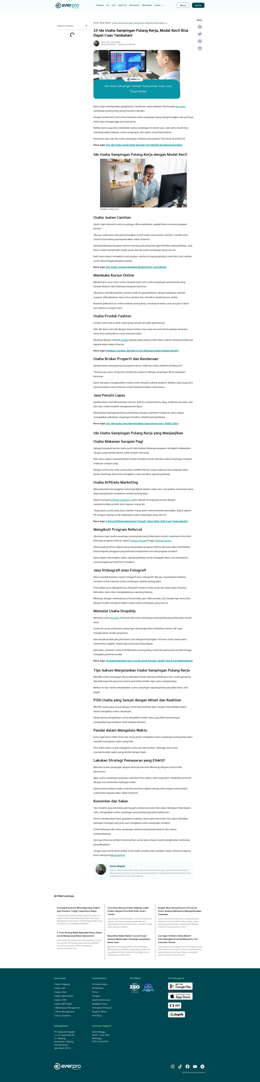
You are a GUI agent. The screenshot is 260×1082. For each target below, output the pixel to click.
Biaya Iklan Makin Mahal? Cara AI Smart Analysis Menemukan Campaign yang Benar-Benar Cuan (129, 939)
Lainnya (157, 5)
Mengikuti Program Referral (70, 70)
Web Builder (147, 5)
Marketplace (134, 5)
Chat (114, 5)
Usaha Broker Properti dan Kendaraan (69, 50)
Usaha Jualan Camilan (68, 39)
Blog (102, 22)
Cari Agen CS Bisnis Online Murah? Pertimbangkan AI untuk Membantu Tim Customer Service (178, 939)
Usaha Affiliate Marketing (69, 67)
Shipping (99, 5)
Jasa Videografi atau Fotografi (71, 73)
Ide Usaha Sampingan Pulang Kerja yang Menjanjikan (71, 59)
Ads (107, 5)
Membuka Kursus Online (69, 43)
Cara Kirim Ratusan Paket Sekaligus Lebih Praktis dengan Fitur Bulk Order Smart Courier (128, 911)
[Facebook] (187, 1066)
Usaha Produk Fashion (68, 46)
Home (95, 22)
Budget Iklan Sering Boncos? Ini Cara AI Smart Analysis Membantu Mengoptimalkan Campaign (179, 911)
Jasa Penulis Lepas (67, 55)
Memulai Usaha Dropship (69, 77)
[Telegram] (202, 1066)
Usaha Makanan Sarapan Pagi (71, 64)
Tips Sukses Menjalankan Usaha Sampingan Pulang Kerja (69, 81)
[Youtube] (195, 1066)
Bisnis (107, 22)
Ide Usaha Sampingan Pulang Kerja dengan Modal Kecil (71, 35)
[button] (86, 26)
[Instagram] (172, 1066)
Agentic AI (122, 5)
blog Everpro (117, 855)
